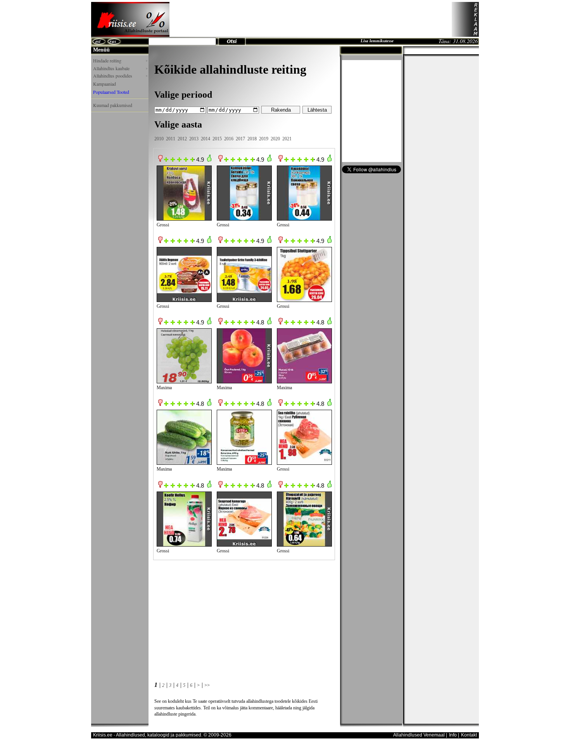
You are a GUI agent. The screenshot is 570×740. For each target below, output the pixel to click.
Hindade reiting (120, 61)
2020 (275, 138)
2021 (287, 138)
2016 (228, 138)
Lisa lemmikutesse (377, 40)
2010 (159, 138)
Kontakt (469, 735)
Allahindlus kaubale (120, 68)
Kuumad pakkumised (112, 105)
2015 (217, 138)
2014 (205, 138)
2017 (240, 138)
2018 (252, 138)
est (97, 41)
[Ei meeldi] (160, 160)
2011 (170, 138)
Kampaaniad (104, 84)
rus (113, 41)
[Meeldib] (209, 160)
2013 (194, 138)
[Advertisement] (310, 19)
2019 (263, 138)
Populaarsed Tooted (111, 92)
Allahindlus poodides (120, 76)
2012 (182, 138)
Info (453, 735)
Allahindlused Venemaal (419, 735)
